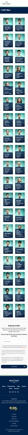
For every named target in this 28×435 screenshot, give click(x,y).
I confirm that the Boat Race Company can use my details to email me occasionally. (14, 346)
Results (24, 386)
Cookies (14, 423)
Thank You (14, 419)
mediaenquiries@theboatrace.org (18, 402)
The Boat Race (11, 386)
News (10, 388)
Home (3, 386)
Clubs (18, 386)
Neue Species (17, 431)
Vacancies (14, 416)
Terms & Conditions (14, 421)
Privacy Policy (14, 425)
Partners (16, 388)
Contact (14, 414)
